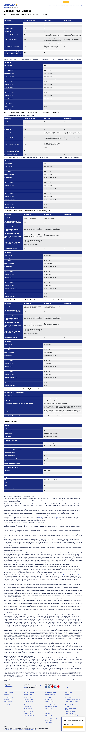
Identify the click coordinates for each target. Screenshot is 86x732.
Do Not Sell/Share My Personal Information (29, 729)
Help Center (40, 517)
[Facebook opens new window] (46, 686)
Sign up (25, 687)
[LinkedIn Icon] (55, 686)
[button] (66, 2)
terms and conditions (19, 419)
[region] (73, 724)
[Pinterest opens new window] (58, 686)
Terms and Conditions (9, 729)
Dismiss (73, 727)
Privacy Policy (15, 729)
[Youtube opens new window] (52, 686)
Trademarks (20, 729)
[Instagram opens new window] (49, 686)
